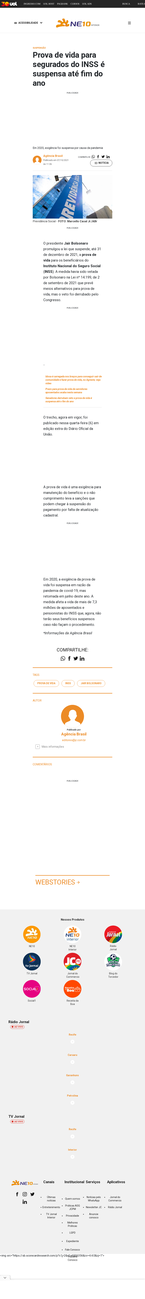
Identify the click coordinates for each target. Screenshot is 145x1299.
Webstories (55, 882)
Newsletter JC (94, 1207)
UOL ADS (87, 3)
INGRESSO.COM (32, 3)
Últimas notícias (51, 1199)
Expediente (72, 1241)
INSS (68, 683)
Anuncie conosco (93, 1216)
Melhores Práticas (72, 1224)
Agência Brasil (53, 156)
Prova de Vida (46, 683)
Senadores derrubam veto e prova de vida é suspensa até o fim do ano (68, 400)
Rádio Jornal (115, 1207)
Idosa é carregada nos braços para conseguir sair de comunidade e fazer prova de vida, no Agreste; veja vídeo (73, 380)
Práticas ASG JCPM (72, 1207)
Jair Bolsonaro (91, 683)
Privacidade (72, 1215)
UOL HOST (48, 3)
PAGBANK (62, 3)
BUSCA (126, 3)
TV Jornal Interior (51, 1216)
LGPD (72, 1232)
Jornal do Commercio (114, 1199)
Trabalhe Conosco (72, 1258)
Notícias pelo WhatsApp (94, 1199)
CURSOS (75, 3)
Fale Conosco (72, 1249)
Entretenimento (51, 1207)
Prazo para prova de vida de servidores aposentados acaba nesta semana (66, 391)
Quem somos (72, 1198)
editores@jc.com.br (74, 740)
